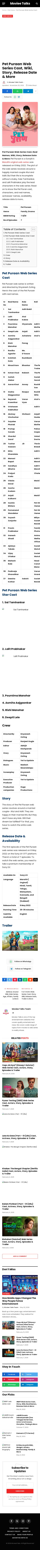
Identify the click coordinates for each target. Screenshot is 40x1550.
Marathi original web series (15, 162)
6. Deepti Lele (14, 252)
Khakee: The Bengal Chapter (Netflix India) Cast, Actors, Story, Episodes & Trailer (20, 1171)
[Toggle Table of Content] (32, 229)
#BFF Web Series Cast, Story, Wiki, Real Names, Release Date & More (26, 1404)
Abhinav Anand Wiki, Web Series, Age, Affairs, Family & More (10, 995)
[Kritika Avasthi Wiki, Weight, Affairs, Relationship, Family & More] (8, 1448)
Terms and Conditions (19, 1528)
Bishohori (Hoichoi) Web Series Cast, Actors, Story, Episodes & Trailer (17, 1242)
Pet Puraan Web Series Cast (17, 233)
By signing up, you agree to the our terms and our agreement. (20, 1499)
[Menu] (3, 3)
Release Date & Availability (17, 261)
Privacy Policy (26, 1499)
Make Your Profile (25, 1535)
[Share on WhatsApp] (18, 91)
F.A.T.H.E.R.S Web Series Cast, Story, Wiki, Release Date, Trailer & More (29, 995)
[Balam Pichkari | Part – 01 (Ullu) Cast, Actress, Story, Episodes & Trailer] (20, 1191)
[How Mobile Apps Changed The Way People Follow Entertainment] (20, 1285)
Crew (7, 255)
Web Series (11, 10)
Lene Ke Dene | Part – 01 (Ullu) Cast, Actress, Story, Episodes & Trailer (19, 1137)
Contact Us (10, 1535)
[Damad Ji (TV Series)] (8, 1436)
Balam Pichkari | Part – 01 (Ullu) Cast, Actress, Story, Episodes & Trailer (18, 1206)
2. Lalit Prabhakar (16, 241)
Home (4, 10)
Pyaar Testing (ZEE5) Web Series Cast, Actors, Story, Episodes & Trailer (18, 1103)
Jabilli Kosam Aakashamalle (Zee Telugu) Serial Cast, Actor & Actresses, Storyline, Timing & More (26, 1419)
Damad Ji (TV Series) (25, 1433)
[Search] (36, 3)
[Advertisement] (20, 39)
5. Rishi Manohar (16, 249)
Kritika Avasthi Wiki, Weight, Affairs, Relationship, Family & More (25, 1448)
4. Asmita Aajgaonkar (18, 247)
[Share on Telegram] (28, 91)
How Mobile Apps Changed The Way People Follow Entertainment (19, 1301)
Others (6, 1294)
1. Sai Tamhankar (16, 239)
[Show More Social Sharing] (36, 91)
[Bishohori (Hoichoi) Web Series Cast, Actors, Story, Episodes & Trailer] (20, 1226)
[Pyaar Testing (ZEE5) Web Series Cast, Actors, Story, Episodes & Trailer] (20, 1088)
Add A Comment (20, 1256)
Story (7, 258)
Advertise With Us (20, 1538)
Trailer (8, 264)
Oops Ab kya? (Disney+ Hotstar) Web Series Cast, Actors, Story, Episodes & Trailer (18, 1068)
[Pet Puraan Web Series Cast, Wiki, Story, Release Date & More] (20, 145)
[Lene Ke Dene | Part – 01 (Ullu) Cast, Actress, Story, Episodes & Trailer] (20, 1123)
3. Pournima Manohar (18, 244)
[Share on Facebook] (7, 91)
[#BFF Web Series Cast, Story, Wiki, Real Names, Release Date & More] (8, 1404)
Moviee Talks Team (16, 82)
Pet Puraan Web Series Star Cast (20, 236)
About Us (26, 1531)
